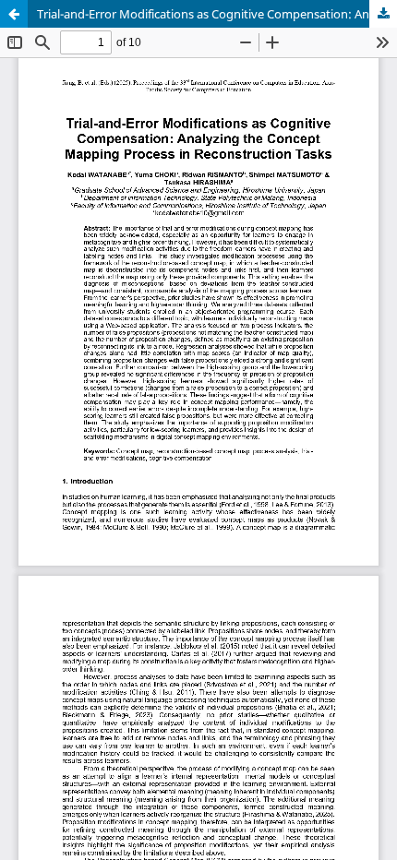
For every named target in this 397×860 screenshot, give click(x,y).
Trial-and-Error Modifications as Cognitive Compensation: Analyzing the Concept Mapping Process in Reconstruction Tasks (217, 14)
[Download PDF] (383, 14)
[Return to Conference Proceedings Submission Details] (14, 14)
